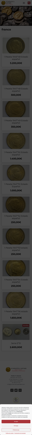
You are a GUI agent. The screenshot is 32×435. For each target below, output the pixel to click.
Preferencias (16, 430)
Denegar (16, 425)
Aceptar (16, 421)
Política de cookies (10, 433)
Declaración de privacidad (20, 433)
